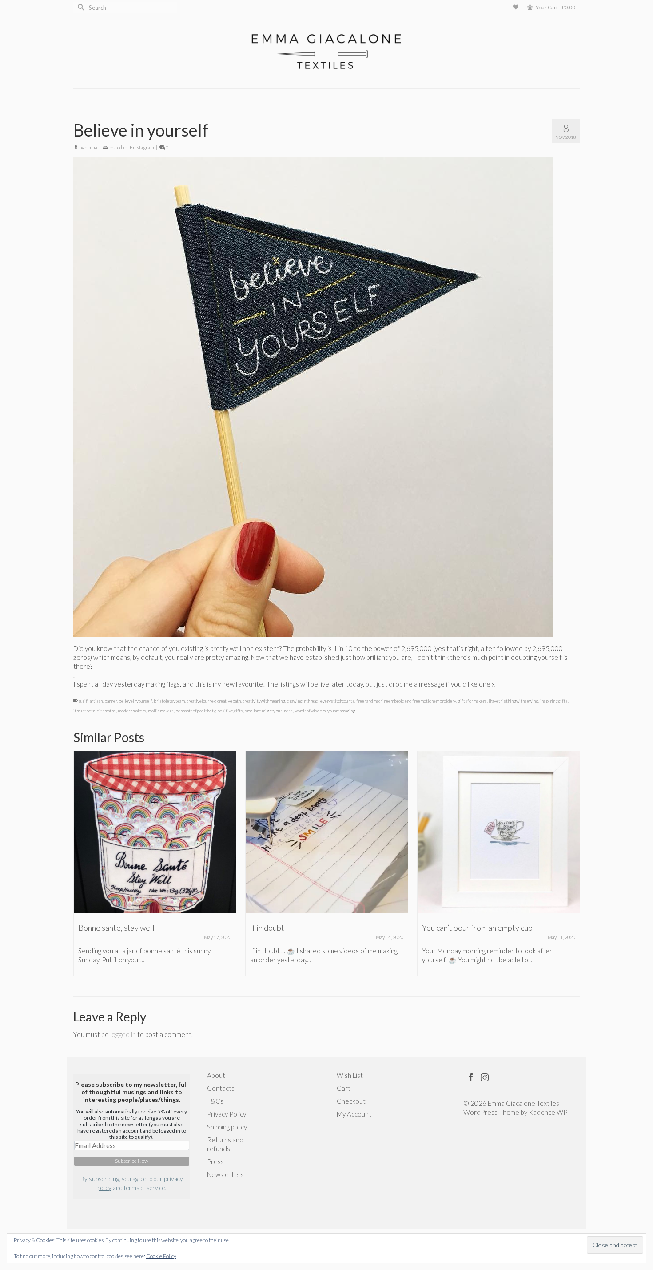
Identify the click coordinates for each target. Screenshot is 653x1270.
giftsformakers (472, 700)
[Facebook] (471, 1077)
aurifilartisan (91, 700)
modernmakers (132, 710)
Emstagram (142, 147)
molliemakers (161, 710)
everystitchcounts (337, 700)
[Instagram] (484, 1077)
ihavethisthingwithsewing (513, 700)
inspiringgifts (554, 700)
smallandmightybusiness (269, 710)
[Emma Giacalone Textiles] (326, 51)
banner (110, 700)
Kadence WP (548, 1112)
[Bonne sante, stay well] (155, 832)
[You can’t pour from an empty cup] (499, 832)
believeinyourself (135, 700)
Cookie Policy (161, 1256)
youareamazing (341, 710)
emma (91, 147)
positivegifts (230, 710)
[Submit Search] (80, 7)
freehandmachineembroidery (383, 700)
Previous (81, 863)
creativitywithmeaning (264, 700)
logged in (123, 1034)
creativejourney (201, 700)
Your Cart (555, 7)
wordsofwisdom (310, 710)
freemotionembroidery (434, 700)
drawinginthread (303, 700)
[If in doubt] (327, 832)
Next (572, 863)
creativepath (229, 700)
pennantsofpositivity (195, 710)
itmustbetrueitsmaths (94, 710)
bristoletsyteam (169, 700)
